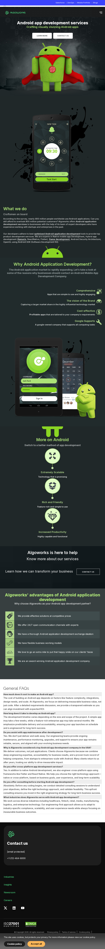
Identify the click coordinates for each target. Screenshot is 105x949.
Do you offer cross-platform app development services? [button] (33, 766)
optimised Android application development (57, 233)
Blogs (95, 3)
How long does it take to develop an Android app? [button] (29, 713)
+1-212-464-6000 (16, 858)
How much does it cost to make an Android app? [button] (28, 694)
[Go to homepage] (16, 12)
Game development (59, 239)
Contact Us (63, 36)
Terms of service (69, 932)
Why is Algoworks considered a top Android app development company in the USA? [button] (47, 747)
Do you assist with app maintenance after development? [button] (33, 732)
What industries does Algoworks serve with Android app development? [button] (41, 797)
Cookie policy (84, 932)
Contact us (17, 843)
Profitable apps (37, 314)
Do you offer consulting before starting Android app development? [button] (38, 782)
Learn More (42, 36)
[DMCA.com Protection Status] (30, 924)
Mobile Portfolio (83, 3)
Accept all (36, 943)
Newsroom (9, 892)
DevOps (71, 3)
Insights (8, 884)
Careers (8, 900)
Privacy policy (52, 932)
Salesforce (60, 3)
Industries (9, 876)
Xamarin (22, 239)
